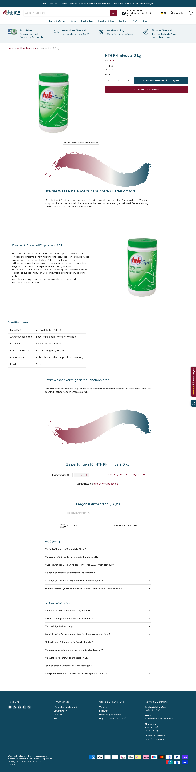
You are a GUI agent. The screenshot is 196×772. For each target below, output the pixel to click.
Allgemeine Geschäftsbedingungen (23, 758)
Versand (103, 707)
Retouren (103, 710)
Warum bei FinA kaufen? (65, 707)
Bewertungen (60, 710)
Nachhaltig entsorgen (110, 714)
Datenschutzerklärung (37, 756)
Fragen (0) (81, 475)
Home (11, 48)
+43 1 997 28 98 (152, 710)
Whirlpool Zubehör (26, 48)
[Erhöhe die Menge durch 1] (128, 80)
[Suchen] (113, 13)
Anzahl (108, 74)
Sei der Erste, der (98, 483)
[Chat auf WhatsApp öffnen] (193, 403)
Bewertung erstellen (117, 474)
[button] (163, 13)
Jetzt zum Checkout (146, 89)
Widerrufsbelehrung (16, 756)
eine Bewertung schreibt (106, 483)
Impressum (47, 758)
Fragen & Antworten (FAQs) (112, 718)
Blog (56, 718)
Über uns (58, 714)
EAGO (113, 60)
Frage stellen (138, 474)
